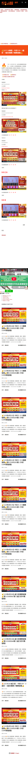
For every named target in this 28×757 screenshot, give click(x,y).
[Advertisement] (14, 28)
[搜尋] (22, 2)
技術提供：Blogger (14, 753)
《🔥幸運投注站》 (5, 74)
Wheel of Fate (6, 298)
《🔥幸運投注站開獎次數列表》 (8, 76)
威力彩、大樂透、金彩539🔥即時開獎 (10, 3)
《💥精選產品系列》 (13, 43)
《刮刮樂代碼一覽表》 (9, 9)
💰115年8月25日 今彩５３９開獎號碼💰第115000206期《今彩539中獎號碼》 (14, 552)
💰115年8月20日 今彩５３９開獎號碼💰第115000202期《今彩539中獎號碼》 (14, 373)
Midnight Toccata (7, 295)
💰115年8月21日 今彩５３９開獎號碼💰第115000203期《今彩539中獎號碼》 (14, 462)
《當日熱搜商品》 (11, 11)
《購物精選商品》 (4, 11)
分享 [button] (24, 224)
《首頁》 (2, 9)
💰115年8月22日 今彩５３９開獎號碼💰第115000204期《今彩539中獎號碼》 (14, 417)
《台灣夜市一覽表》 (20, 11)
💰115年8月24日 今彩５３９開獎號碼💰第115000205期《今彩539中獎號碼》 (14, 328)
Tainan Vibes (5, 297)
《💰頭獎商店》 (13, 74)
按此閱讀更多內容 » (22, 345)
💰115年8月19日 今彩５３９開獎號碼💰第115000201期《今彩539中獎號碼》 (14, 507)
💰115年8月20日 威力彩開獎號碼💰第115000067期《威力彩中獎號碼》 (14, 596)
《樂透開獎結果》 (23, 9)
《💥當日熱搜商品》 (4, 43)
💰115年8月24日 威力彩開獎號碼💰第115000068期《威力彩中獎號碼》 (14, 641)
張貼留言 (4, 235)
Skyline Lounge (6, 300)
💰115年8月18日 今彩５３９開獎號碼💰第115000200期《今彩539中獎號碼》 (14, 728)
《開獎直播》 (17, 9)
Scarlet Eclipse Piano (7, 299)
